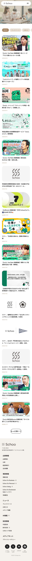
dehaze (28, 3)
